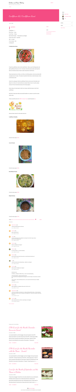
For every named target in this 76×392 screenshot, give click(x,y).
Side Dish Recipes (31, 219)
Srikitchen (13, 230)
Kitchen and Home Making (16, 3)
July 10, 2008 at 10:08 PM (15, 301)
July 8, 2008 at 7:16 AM (15, 287)
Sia (35, 98)
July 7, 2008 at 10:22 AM (15, 246)
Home (10, 6)
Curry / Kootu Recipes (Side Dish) (50, 31)
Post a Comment (11, 303)
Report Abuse (63, 27)
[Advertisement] (24, 313)
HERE (18, 137)
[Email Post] (35, 219)
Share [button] (47, 26)
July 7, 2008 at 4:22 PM (15, 269)
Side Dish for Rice (48, 32)
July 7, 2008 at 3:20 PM (15, 263)
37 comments (14, 342)
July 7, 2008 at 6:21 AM (15, 233)
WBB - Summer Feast (24, 98)
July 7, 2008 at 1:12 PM (15, 257)
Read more (36, 342)
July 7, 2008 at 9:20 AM (15, 240)
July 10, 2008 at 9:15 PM (15, 295)
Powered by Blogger (31, 388)
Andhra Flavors (14, 224)
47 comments (14, 384)
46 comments (14, 363)
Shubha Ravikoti (14, 290)
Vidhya (13, 236)
